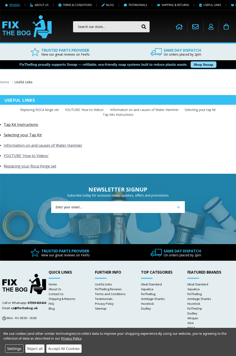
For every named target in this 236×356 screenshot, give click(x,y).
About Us (55, 289)
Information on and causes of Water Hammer (144, 110)
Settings (14, 348)
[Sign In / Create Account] (211, 27)
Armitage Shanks (153, 299)
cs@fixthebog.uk (24, 308)
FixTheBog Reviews (108, 289)
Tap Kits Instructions (118, 114)
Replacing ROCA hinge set (39, 110)
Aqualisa (147, 289)
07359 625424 (37, 303)
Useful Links (103, 284)
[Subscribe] (178, 207)
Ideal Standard (151, 284)
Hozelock (147, 304)
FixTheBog (148, 294)
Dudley (146, 308)
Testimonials (104, 299)
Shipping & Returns (62, 299)
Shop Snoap (203, 64)
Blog (52, 308)
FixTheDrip (194, 308)
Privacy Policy (104, 304)
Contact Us (56, 294)
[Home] (179, 26)
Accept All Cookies (64, 348)
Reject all (35, 348)
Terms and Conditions (110, 294)
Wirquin (192, 318)
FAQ (51, 304)
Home (53, 284)
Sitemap (100, 308)
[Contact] (195, 27)
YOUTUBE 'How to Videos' (84, 110)
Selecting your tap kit (200, 110)
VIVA (190, 323)
